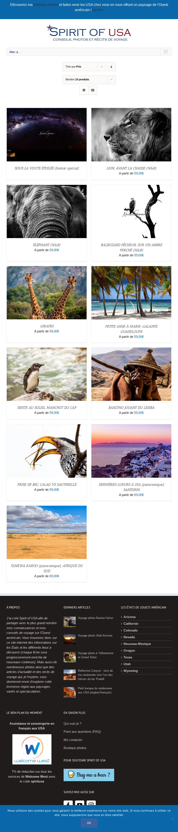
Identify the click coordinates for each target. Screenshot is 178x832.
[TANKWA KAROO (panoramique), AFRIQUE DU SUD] (47, 508)
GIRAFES (46, 326)
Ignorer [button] (97, 10)
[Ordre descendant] (111, 66)
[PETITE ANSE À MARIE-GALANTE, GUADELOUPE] (131, 268)
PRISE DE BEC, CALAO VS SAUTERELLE (46, 484)
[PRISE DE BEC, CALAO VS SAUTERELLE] (47, 426)
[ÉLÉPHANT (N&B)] (47, 187)
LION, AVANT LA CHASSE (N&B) (131, 168)
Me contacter (73, 740)
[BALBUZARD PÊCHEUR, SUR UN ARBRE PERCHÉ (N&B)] (131, 187)
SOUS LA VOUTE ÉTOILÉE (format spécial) (47, 168)
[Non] (172, 818)
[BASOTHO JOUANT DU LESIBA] (131, 350)
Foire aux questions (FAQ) (82, 731)
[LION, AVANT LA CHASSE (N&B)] (131, 110)
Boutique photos (75, 748)
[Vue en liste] (92, 90)
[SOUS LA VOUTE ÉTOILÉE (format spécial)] (47, 110)
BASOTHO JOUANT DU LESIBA (131, 408)
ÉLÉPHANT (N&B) (46, 245)
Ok (89, 823)
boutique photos (46, 5)
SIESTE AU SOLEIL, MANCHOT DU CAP (46, 408)
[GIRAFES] (47, 268)
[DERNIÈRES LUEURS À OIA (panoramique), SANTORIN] (131, 426)
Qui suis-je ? (72, 723)
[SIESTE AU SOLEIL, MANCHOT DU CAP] (47, 350)
